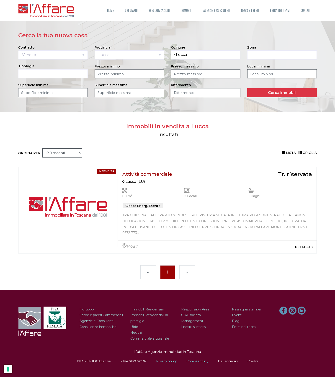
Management (192, 321)
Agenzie (104, 361)
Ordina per (29, 153)
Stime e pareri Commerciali (101, 315)
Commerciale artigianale (149, 338)
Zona (251, 47)
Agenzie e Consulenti (216, 10)
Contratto (26, 47)
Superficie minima (33, 85)
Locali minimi (258, 66)
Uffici (134, 327)
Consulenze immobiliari (98, 327)
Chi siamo (131, 10)
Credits (252, 361)
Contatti (306, 10)
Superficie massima (111, 85)
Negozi (136, 333)
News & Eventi (250, 10)
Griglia (310, 153)
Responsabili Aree (195, 309)
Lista (291, 153)
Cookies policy (197, 361)
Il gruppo (87, 309)
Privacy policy (166, 361)
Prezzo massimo (185, 66)
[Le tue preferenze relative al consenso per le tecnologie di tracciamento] (8, 369)
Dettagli (302, 247)
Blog (236, 321)
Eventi (237, 315)
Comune (178, 47)
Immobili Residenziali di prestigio (149, 318)
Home (110, 10)
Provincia (103, 47)
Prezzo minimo (107, 66)
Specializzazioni (159, 10)
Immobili (186, 10)
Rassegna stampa (246, 309)
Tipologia (26, 66)
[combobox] (53, 54)
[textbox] (190, 55)
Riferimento (181, 85)
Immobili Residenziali (147, 309)
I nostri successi (193, 327)
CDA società (191, 315)
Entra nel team (280, 10)
